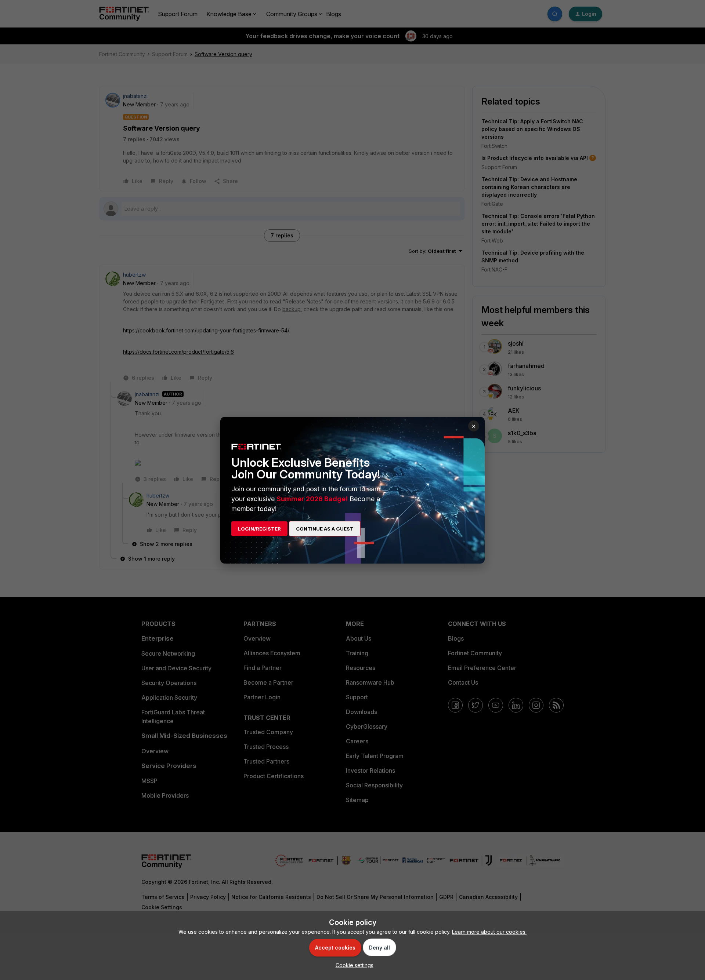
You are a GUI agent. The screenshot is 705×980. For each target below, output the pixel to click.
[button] (352, 965)
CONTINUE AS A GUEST (325, 529)
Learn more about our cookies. (489, 932)
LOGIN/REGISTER (259, 529)
